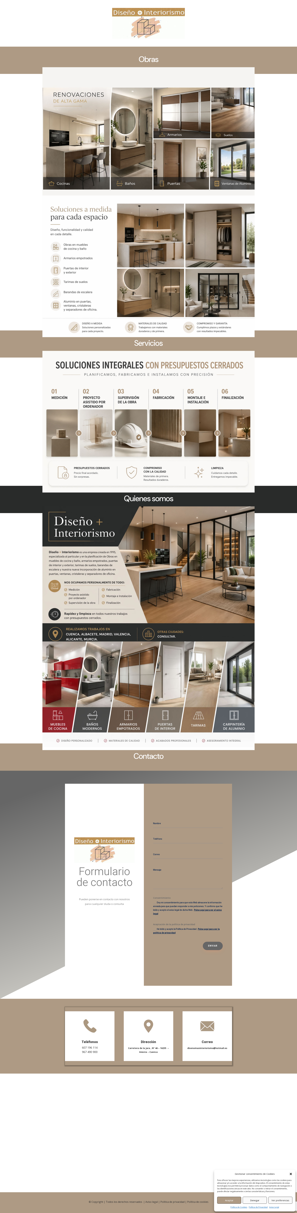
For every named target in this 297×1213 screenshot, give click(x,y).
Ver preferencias (280, 1200)
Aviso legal (151, 1202)
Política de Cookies (238, 1207)
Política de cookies (197, 1202)
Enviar (212, 945)
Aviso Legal (274, 1207)
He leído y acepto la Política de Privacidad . (186, 930)
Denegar (254, 1200)
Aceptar (229, 1200)
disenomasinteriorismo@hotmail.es (207, 1048)
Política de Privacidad (258, 1207)
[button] (290, 1174)
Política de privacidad (172, 1202)
